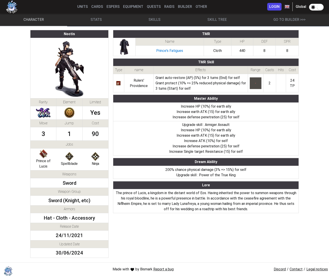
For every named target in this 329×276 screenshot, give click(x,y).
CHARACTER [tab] (34, 19)
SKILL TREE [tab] (217, 19)
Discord (280, 269)
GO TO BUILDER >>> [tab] (289, 19)
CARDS (97, 6)
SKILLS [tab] (154, 19)
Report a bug (163, 269)
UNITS (82, 6)
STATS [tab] (96, 19)
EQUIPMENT (133, 6)
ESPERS (113, 6)
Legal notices (317, 269)
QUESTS (154, 6)
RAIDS (169, 6)
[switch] (316, 7)
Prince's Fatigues (169, 51)
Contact (296, 269)
